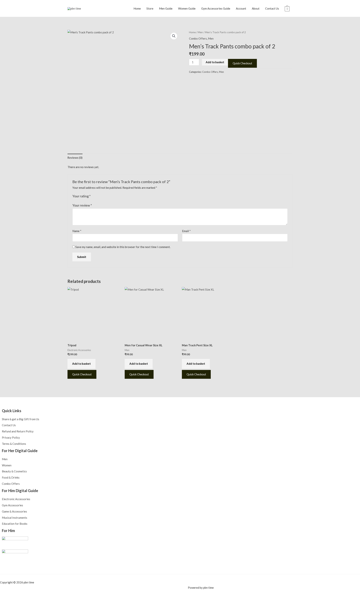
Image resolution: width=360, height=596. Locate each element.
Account (241, 8)
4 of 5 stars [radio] (105, 196)
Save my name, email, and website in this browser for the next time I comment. (122, 247)
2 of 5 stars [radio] (98, 196)
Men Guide (165, 8)
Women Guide (187, 8)
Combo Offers (198, 38)
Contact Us (272, 8)
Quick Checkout (242, 63)
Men (200, 32)
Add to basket (215, 62)
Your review (82, 205)
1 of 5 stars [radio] (94, 196)
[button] (173, 36)
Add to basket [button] (81, 363)
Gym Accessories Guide (215, 8)
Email (186, 231)
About (256, 8)
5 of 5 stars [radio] (109, 196)
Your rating (81, 196)
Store (149, 8)
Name (76, 231)
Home (137, 8)
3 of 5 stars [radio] (102, 196)
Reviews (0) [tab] (75, 157)
